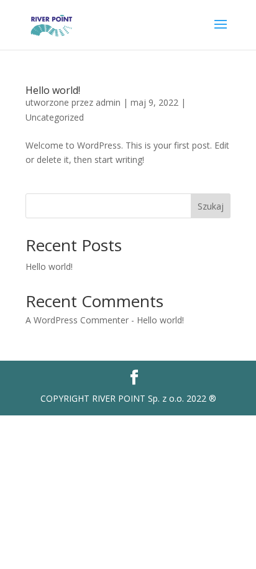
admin (108, 102)
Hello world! (52, 90)
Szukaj (211, 206)
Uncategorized (54, 117)
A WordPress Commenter (77, 320)
